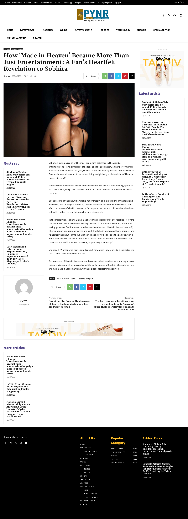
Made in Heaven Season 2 (66, 279)
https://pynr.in (24, 304)
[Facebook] (164, 16)
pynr (8, 76)
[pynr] (24, 287)
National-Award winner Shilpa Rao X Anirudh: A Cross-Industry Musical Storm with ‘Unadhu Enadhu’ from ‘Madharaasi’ (18, 409)
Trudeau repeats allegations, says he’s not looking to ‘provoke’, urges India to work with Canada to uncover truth (114, 305)
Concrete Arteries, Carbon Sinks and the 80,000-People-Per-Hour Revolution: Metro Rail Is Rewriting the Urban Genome (155, 128)
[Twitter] (169, 16)
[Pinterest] (125, 76)
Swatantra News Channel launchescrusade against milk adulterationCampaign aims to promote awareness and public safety (19, 228)
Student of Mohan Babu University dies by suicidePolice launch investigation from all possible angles (18, 178)
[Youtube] (175, 16)
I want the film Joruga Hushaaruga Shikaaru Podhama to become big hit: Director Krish (69, 304)
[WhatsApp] (105, 76)
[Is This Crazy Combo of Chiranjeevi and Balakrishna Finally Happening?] (36, 387)
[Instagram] (10, 443)
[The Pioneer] (94, 14)
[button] (180, 15)
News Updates (17, 49)
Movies (7, 49)
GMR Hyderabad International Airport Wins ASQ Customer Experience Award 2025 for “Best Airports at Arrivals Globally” (17, 255)
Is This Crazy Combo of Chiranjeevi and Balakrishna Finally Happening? (18, 388)
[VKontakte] (21, 443)
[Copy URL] (132, 76)
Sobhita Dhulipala (86, 279)
